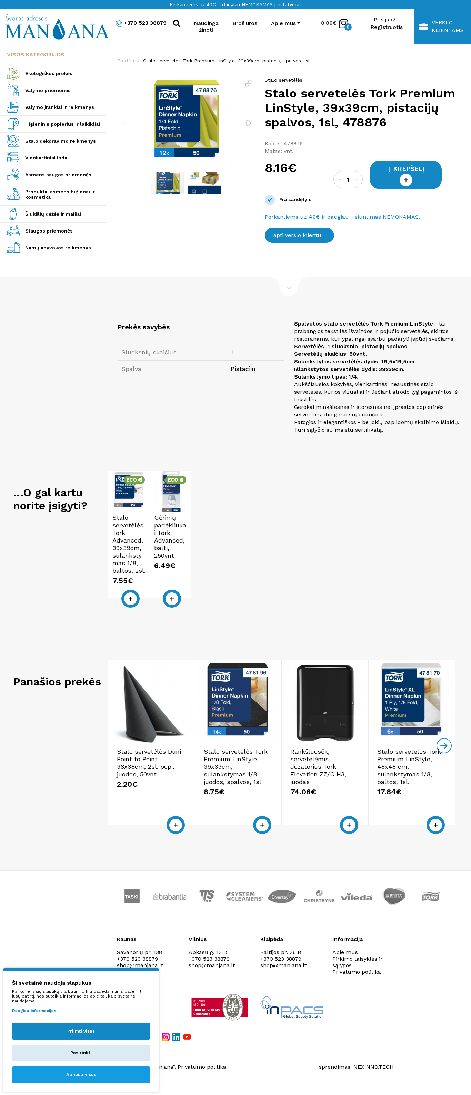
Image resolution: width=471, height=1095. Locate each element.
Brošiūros (244, 23)
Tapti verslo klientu (295, 235)
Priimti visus (81, 1031)
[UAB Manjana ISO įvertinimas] (220, 1007)
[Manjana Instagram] (166, 1037)
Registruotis (386, 27)
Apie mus (345, 952)
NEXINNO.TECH (373, 1067)
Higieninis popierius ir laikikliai (62, 124)
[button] (248, 83)
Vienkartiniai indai (47, 158)
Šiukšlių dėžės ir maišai (53, 214)
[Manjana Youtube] (187, 1036)
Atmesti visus (81, 1074)
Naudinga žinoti (206, 26)
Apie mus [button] (283, 23)
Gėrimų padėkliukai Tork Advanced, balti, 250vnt (170, 536)
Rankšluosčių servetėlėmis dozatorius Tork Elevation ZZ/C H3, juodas (318, 766)
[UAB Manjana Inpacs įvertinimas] (291, 1007)
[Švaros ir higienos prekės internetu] (53, 26)
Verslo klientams (448, 26)
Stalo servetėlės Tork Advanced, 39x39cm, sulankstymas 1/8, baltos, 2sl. (129, 544)
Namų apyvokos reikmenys (58, 247)
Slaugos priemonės (49, 231)
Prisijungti (387, 19)
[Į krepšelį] (130, 599)
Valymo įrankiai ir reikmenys (59, 107)
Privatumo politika (356, 972)
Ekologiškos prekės (48, 73)
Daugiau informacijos (34, 1010)
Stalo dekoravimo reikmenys (60, 141)
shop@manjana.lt (140, 965)
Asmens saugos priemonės (58, 174)
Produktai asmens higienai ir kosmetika (60, 194)
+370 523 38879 (145, 23)
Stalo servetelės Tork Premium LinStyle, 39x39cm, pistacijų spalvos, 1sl (226, 60)
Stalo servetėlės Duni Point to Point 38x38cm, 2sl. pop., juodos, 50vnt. (149, 763)
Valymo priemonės (48, 90)
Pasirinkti (81, 1052)
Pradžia (125, 60)
